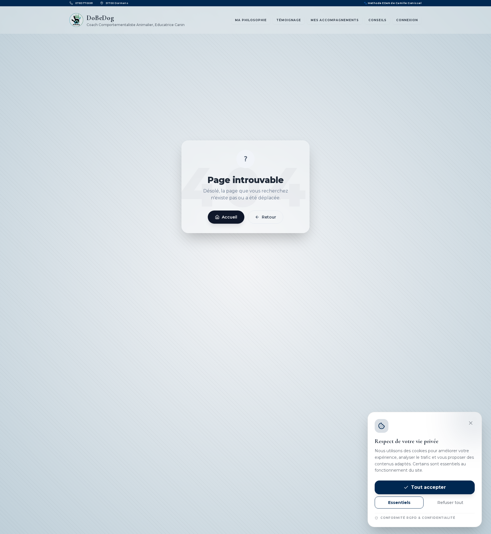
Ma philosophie (251, 20)
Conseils (377, 20)
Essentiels (399, 502)
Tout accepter (428, 487)
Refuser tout (450, 502)
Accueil (229, 217)
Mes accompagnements (335, 20)
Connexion (407, 20)
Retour (269, 217)
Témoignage (288, 20)
